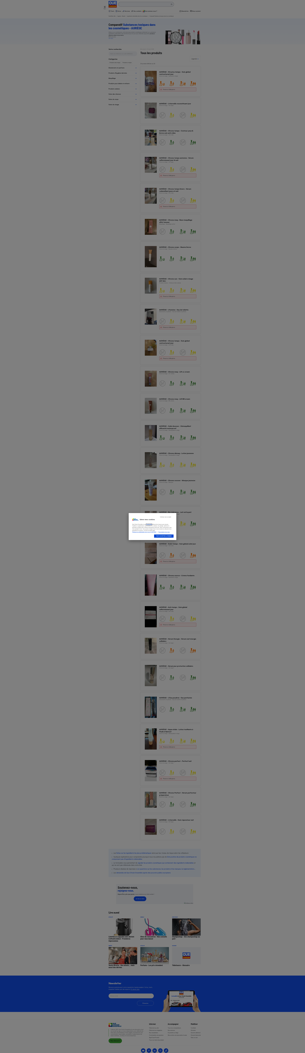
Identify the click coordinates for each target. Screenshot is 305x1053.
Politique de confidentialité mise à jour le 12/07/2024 (144, 532)
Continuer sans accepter (165, 517)
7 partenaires (149, 524)
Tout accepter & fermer (164, 536)
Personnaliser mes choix (164, 532)
